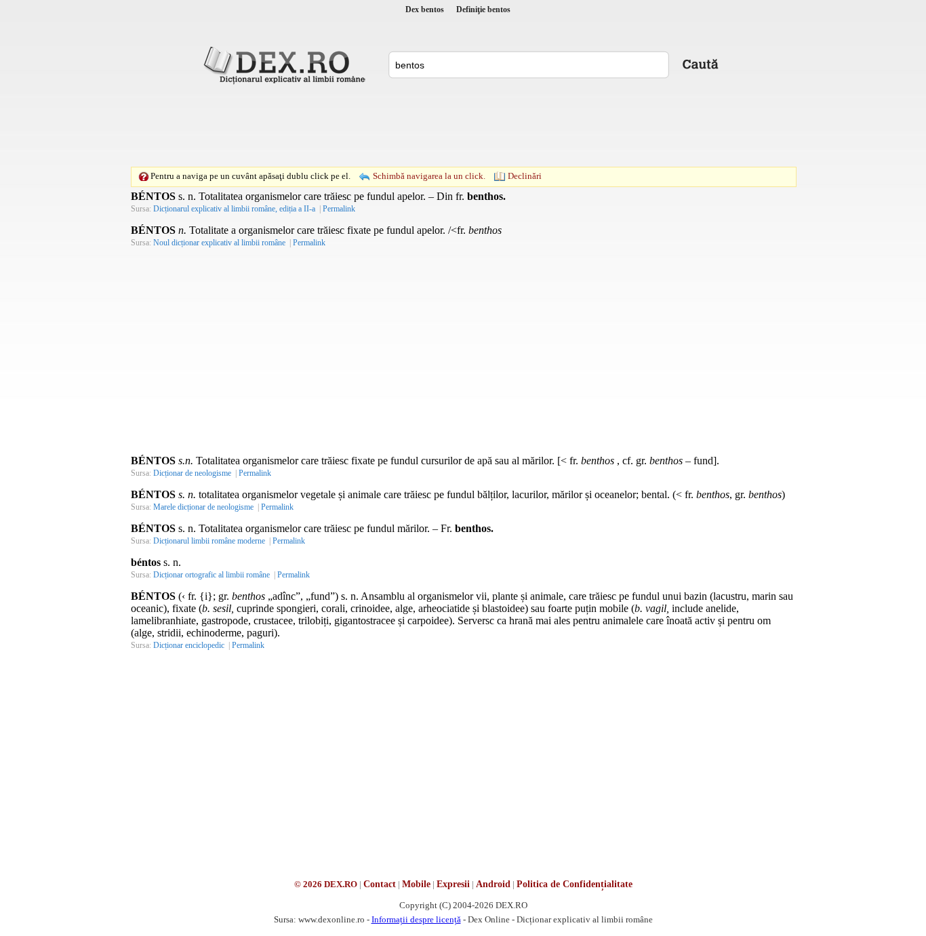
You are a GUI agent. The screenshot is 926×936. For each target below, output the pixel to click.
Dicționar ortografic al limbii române (211, 574)
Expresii (453, 884)
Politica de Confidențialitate (574, 884)
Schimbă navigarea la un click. (429, 176)
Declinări (525, 176)
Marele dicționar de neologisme (203, 507)
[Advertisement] (463, 125)
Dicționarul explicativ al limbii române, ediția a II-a (234, 208)
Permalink (339, 208)
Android (493, 884)
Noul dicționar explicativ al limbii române (219, 242)
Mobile (416, 884)
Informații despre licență (416, 919)
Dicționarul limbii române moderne (209, 541)
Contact (379, 884)
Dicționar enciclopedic (188, 645)
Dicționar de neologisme (192, 473)
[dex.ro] (287, 64)
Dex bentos (424, 9)
